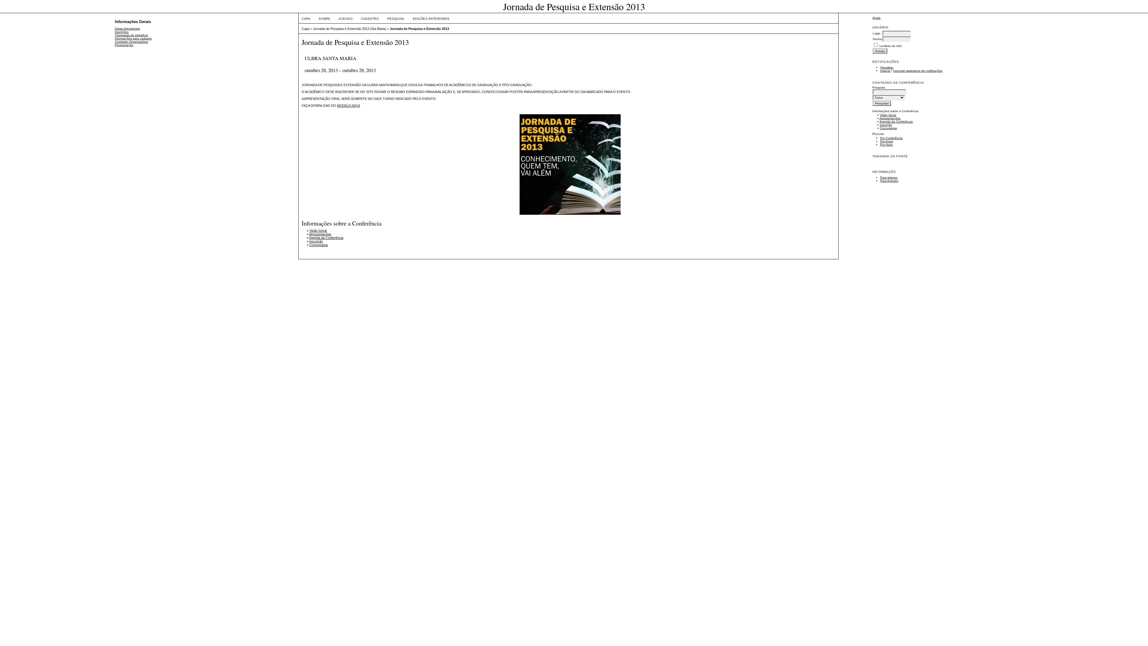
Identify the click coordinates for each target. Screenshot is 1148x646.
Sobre (324, 18)
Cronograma (888, 128)
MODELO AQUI (348, 105)
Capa (306, 18)
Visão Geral (888, 115)
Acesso (345, 18)
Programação (124, 45)
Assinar (885, 70)
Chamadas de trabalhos (131, 35)
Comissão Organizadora (131, 41)
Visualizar (886, 67)
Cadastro (370, 18)
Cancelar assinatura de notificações (917, 70)
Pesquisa (395, 18)
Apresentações (890, 118)
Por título (886, 144)
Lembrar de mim (891, 46)
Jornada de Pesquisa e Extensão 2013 (419, 29)
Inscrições (122, 31)
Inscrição (886, 125)
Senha (877, 39)
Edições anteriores (431, 18)
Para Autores (889, 180)
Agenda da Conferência (896, 121)
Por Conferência (891, 138)
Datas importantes (127, 28)
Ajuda (876, 17)
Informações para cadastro (133, 38)
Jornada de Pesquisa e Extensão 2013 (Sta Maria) (349, 29)
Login (876, 33)
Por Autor (886, 141)
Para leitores (888, 177)
